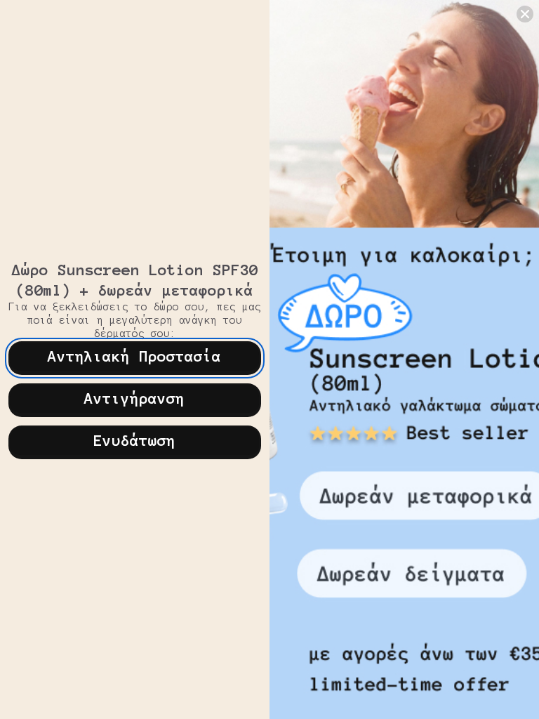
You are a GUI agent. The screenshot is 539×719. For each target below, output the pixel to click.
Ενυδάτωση (134, 440)
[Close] (525, 14)
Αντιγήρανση (134, 398)
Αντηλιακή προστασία (134, 356)
